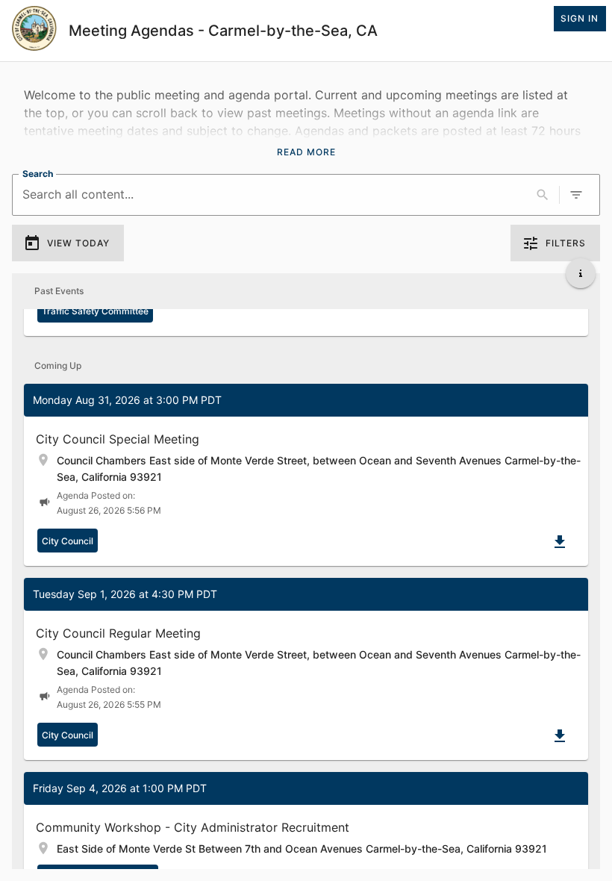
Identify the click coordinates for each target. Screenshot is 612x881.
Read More (306, 152)
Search (37, 173)
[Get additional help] (581, 273)
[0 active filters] (576, 194)
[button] (306, 475)
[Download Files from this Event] (559, 542)
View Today (78, 243)
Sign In (580, 18)
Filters (566, 243)
